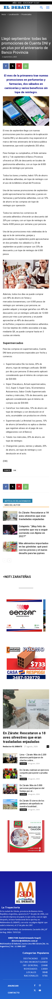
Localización (14, 14)
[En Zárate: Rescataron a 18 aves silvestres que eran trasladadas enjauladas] (10, 516)
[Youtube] (40, 990)
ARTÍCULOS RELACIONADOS (18, 501)
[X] (12, 66)
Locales (23, 764)
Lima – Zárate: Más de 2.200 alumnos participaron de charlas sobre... (33, 757)
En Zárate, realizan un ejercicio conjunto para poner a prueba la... (34, 773)
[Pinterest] (19, 66)
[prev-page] (4, 560)
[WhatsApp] (26, 66)
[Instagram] (40, 985)
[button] (27, 616)
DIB (14, 470)
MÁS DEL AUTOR (12, 505)
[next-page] (9, 560)
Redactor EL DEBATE (12, 746)
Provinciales (26, 14)
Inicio (4, 14)
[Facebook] (6, 66)
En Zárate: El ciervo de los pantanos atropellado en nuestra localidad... (32, 804)
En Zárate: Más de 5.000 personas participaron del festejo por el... (32, 788)
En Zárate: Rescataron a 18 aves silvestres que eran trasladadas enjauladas (34, 516)
